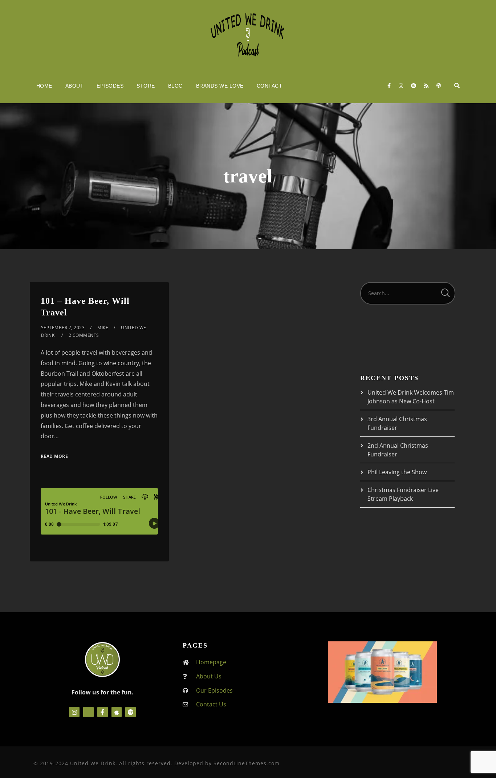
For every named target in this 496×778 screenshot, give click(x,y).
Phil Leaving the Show (397, 472)
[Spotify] (413, 86)
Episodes (110, 86)
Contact (269, 86)
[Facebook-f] (102, 712)
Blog (175, 86)
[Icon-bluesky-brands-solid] (88, 712)
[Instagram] (401, 86)
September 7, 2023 (63, 327)
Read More (54, 456)
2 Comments (84, 335)
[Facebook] (389, 86)
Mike (102, 327)
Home (44, 86)
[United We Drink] (248, 34)
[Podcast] (438, 86)
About (74, 86)
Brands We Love (220, 86)
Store (146, 86)
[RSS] (426, 86)
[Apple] (116, 712)
